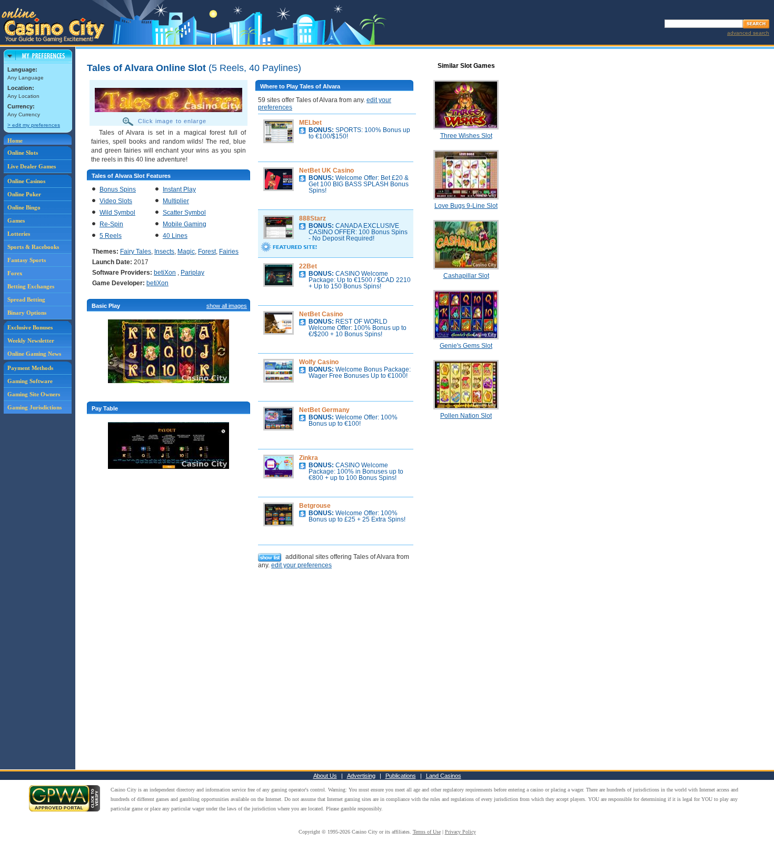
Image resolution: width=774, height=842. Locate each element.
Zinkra (308, 458)
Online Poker (24, 194)
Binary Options (26, 312)
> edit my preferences (33, 125)
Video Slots (116, 201)
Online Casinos (26, 181)
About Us (325, 776)
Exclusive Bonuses (30, 327)
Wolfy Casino (319, 362)
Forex (15, 273)
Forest (207, 251)
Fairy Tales (135, 251)
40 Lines (175, 235)
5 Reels (111, 235)
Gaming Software (30, 381)
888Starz (312, 218)
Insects (164, 251)
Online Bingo (24, 207)
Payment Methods (30, 368)
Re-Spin (111, 224)
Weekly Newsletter (30, 340)
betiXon (165, 272)
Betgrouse (315, 505)
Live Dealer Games (31, 166)
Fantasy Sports (26, 260)
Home (15, 140)
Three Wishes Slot (466, 135)
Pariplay (192, 272)
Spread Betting (26, 299)
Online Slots (22, 152)
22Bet (308, 266)
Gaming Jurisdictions (34, 407)
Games (16, 220)
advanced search (748, 33)
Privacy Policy (460, 832)
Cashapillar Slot (466, 275)
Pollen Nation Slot (466, 415)
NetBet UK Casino (326, 170)
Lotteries (18, 233)
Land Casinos (443, 776)
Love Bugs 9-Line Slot (466, 205)
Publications (400, 776)
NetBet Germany (324, 410)
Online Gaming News (34, 353)
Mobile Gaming (184, 224)
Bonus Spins (118, 189)
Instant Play (179, 189)
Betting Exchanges (30, 286)
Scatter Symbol (184, 212)
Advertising (361, 776)
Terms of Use (427, 832)
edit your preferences (301, 565)
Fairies (229, 251)
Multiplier (176, 201)
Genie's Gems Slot (466, 345)
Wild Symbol (117, 212)
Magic (186, 251)
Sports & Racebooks (33, 247)
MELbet (310, 122)
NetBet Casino (321, 314)
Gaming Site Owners (33, 394)
